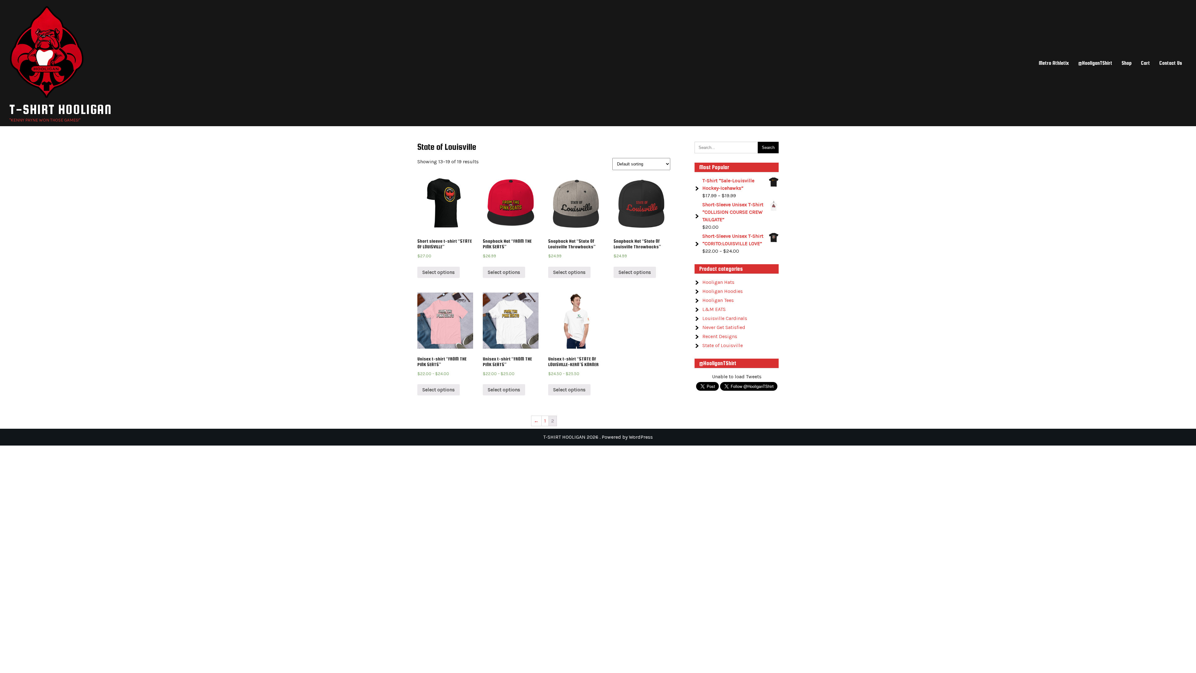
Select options (438, 272)
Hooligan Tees (718, 300)
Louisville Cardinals (724, 318)
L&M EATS (714, 309)
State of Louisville (722, 345)
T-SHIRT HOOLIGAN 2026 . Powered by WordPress (598, 437)
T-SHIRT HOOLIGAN (60, 109)
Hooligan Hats (718, 282)
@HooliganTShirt (1095, 63)
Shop (1127, 63)
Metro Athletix (1054, 63)
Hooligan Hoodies (722, 291)
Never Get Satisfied (723, 327)
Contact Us (1170, 63)
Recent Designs (719, 336)
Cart (1145, 63)
